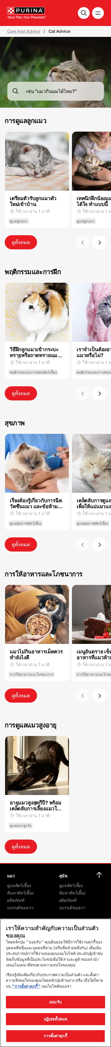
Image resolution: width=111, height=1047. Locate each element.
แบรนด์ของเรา (20, 907)
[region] (55, 983)
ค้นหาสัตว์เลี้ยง (20, 892)
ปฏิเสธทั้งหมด (55, 1019)
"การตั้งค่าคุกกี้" (26, 986)
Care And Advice (23, 31)
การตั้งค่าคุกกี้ (55, 1035)
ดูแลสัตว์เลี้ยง (19, 885)
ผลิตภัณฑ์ (16, 900)
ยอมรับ (55, 1001)
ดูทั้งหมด (21, 242)
